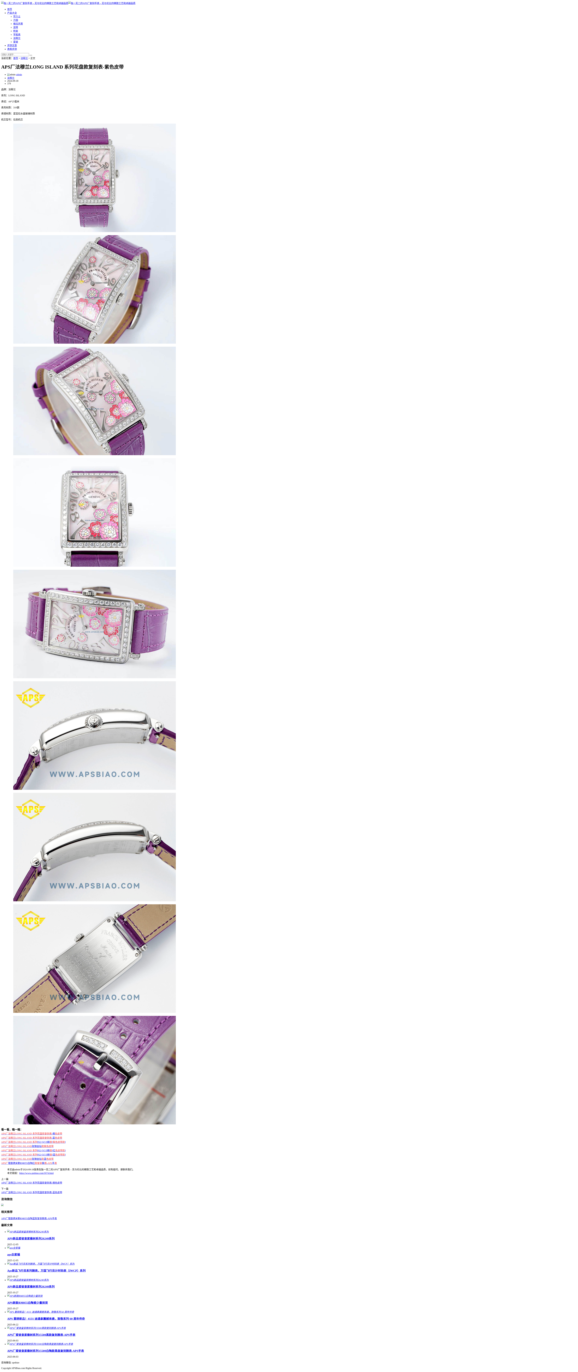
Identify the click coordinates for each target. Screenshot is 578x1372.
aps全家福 (13, 1254)
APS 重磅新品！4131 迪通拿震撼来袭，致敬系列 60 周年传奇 (46, 1318)
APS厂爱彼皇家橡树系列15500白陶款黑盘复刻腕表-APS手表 (45, 1350)
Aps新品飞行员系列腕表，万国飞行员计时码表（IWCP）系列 (46, 1270)
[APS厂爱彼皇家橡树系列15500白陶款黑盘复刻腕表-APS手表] (40, 1344)
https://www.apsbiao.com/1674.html (36, 1173)
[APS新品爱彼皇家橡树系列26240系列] (28, 1231)
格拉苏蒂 (18, 23)
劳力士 (16, 16)
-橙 (31, 1133)
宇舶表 (16, 34)
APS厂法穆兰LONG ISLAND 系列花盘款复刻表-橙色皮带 (31, 1182)
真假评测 (12, 49)
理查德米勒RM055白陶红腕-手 (29, 1163)
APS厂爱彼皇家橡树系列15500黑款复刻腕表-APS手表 (41, 1334)
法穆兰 (16, 38)
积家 (15, 31)
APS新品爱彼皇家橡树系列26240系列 (31, 1238)
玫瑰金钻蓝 (27, 1159)
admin (19, 74)
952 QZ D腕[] (33, 1142)
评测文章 (12, 45)
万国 (15, 20)
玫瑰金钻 (27, 1146)
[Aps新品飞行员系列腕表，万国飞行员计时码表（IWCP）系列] (41, 1264)
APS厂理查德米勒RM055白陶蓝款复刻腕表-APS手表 (29, 1218)
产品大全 (12, 13)
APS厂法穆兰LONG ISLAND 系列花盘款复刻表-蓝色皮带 (31, 1192)
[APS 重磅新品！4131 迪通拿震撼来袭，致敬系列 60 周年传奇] (40, 1312)
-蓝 (31, 1138)
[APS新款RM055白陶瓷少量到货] (25, 1296)
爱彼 (15, 42)
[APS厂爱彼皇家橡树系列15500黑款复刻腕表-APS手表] (36, 1328)
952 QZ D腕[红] (33, 1150)
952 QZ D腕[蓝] (33, 1154)
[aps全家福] (13, 1248)
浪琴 (15, 27)
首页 (9, 9)
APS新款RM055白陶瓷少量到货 (27, 1302)
